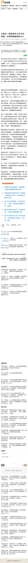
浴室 (21, 8)
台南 (8, 224)
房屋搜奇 (11, 5)
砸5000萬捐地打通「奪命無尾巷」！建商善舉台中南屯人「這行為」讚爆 (14, 218)
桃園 (3, 224)
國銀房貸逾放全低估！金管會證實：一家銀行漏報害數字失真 (14, 211)
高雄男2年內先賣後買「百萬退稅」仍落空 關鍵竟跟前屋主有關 (14, 188)
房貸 (19, 224)
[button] (26, 2)
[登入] (24, 2)
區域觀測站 (4, 5)
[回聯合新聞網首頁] (2, 2)
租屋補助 (15, 8)
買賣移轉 (14, 224)
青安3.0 (4, 8)
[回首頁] (5, 2)
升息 (3, 226)
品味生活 (18, 5)
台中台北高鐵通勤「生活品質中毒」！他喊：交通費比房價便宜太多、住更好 (14, 203)
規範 (3, 465)
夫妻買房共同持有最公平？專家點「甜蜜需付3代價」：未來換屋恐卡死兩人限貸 (14, 195)
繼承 (9, 8)
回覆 (25, 465)
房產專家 (24, 5)
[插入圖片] (22, 465)
